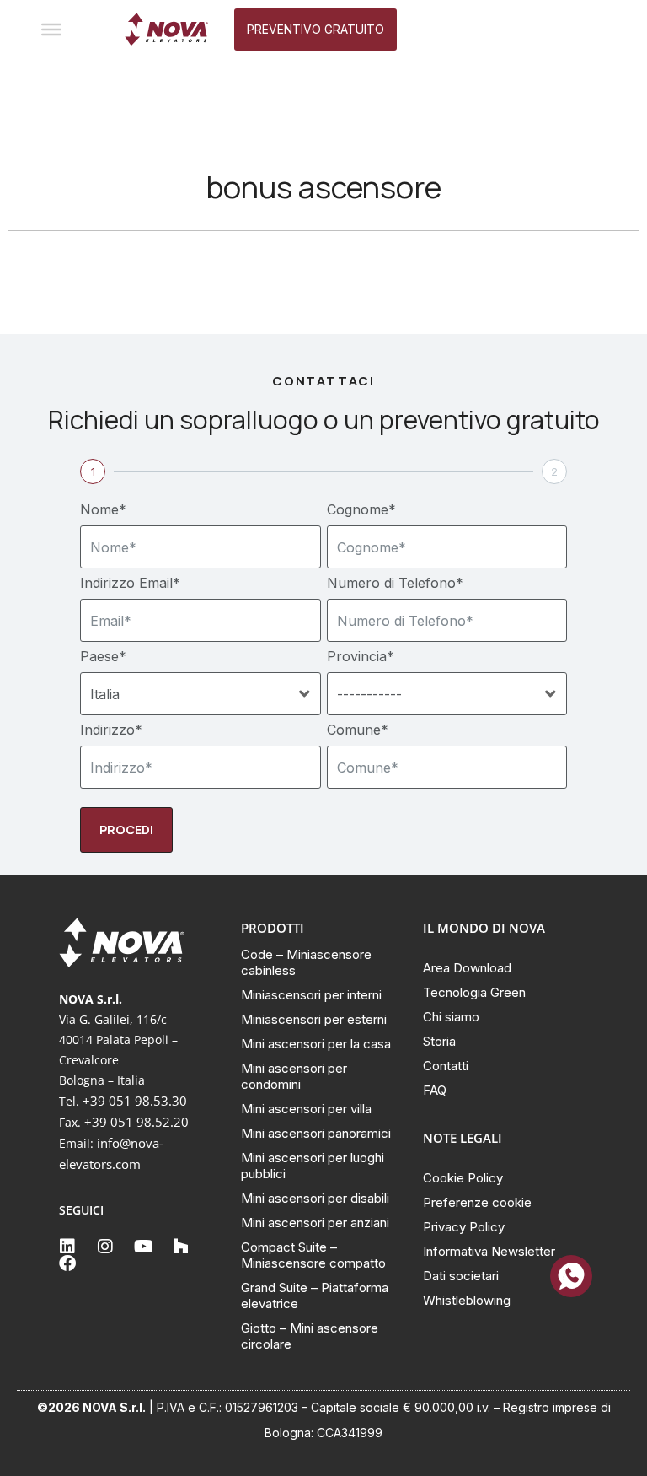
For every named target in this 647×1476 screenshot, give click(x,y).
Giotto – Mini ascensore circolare (309, 1336)
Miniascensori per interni (311, 995)
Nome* (103, 509)
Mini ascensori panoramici (316, 1133)
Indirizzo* (111, 729)
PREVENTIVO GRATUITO (315, 29)
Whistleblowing (467, 1300)
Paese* (103, 656)
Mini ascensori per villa (306, 1109)
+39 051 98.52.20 (136, 1121)
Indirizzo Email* (130, 582)
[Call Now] (571, 1276)
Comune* (357, 729)
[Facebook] (67, 1263)
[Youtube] (143, 1246)
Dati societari (461, 1276)
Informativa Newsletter (489, 1251)
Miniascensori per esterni (314, 1019)
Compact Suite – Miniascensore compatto (313, 1255)
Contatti (445, 1066)
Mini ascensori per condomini (294, 1076)
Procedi (126, 829)
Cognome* (361, 509)
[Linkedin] (67, 1246)
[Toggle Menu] (51, 29)
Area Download (467, 968)
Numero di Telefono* (395, 582)
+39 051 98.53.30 (135, 1100)
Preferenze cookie (477, 1202)
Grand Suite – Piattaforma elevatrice (314, 1295)
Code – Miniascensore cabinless (306, 962)
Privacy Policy (464, 1227)
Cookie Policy (463, 1178)
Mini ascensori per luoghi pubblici (312, 1166)
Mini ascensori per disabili (315, 1198)
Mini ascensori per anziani (315, 1223)
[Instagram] (105, 1246)
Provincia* (360, 656)
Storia (439, 1041)
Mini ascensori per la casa (316, 1044)
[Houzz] (181, 1246)
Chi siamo (451, 1017)
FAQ (434, 1090)
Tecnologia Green (474, 992)
